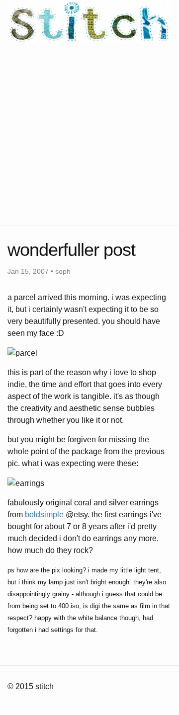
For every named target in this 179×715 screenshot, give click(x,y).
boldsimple (44, 514)
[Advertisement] (89, 132)
